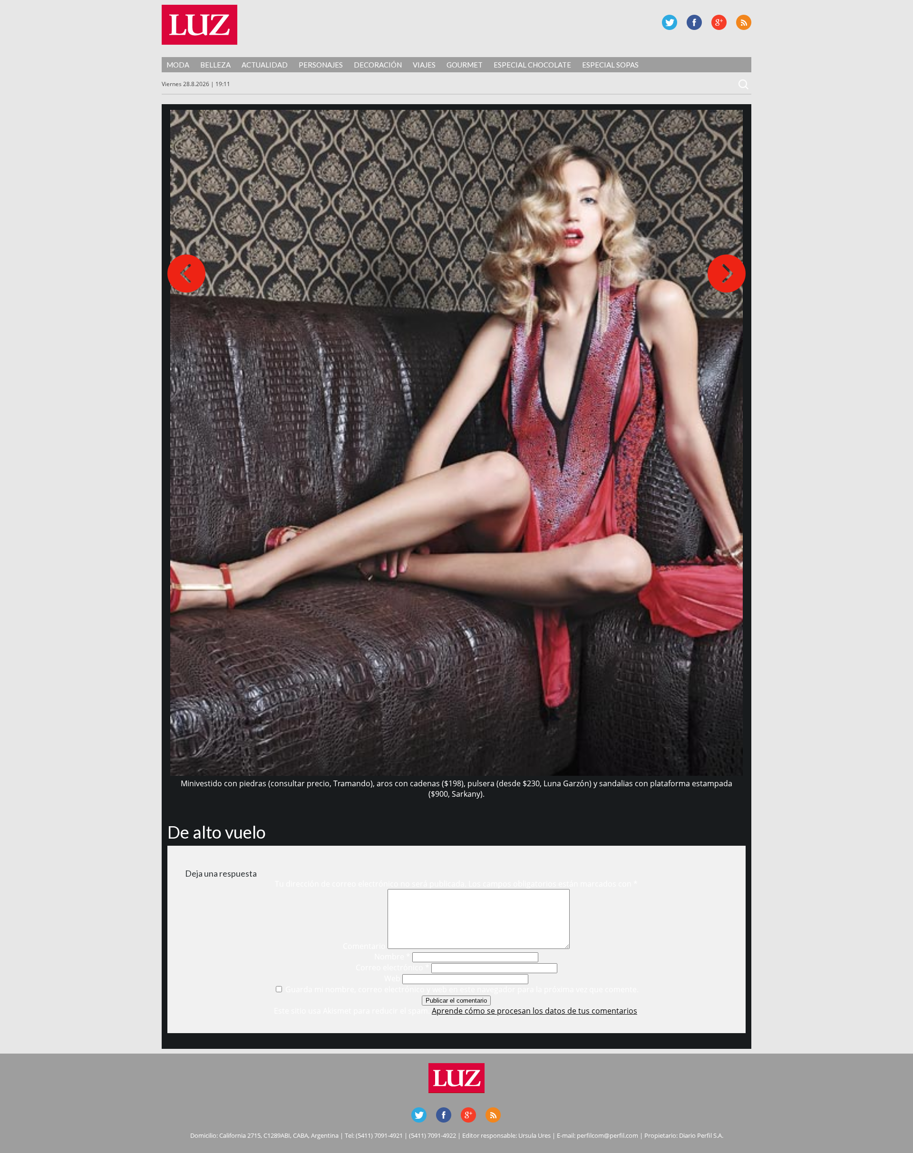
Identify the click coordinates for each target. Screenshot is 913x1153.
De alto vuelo (216, 831)
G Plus (719, 22)
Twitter (669, 22)
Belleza (215, 64)
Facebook (694, 22)
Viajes (424, 64)
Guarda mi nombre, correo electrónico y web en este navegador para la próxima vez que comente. (462, 989)
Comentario (364, 946)
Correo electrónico (392, 967)
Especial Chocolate (532, 64)
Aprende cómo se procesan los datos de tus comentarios (534, 1011)
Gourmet (465, 64)
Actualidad (265, 64)
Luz (199, 25)
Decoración (378, 64)
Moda (177, 64)
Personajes (321, 64)
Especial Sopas (610, 64)
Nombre (392, 956)
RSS (743, 22)
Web (392, 978)
